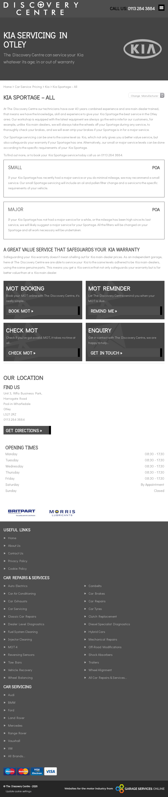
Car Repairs (97, 601)
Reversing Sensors (21, 654)
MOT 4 (13, 647)
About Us (14, 545)
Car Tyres (95, 608)
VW (10, 748)
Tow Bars (15, 662)
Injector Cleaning (20, 639)
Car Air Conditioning (22, 593)
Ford (11, 710)
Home (12, 538)
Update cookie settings (18, 791)
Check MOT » (22, 353)
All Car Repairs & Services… (108, 677)
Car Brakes (97, 593)
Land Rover (16, 717)
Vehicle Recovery (20, 670)
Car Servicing (17, 608)
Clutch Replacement (103, 616)
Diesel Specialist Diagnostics (109, 624)
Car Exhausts (17, 601)
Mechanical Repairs (103, 639)
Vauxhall (14, 740)
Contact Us (15, 553)
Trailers (94, 662)
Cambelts (95, 585)
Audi (11, 694)
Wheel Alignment (100, 670)
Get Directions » (24, 430)
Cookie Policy (17, 568)
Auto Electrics (18, 585)
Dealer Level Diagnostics (26, 624)
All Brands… (16, 756)
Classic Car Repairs (22, 616)
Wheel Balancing (20, 677)
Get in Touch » (106, 353)
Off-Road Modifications (105, 647)
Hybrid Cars (97, 631)
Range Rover (17, 733)
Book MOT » (21, 311)
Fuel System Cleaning (23, 631)
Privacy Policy (17, 561)
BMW (12, 702)
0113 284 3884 (132, 8)
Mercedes (15, 725)
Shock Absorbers (101, 654)
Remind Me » (104, 311)
